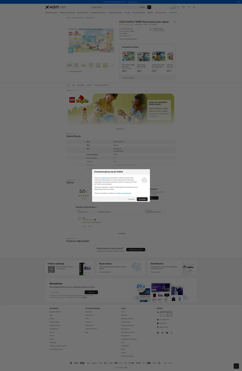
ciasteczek (105, 178)
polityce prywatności (124, 193)
